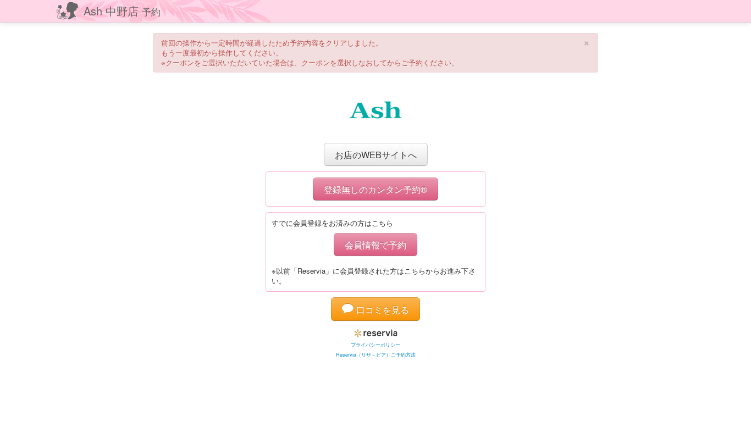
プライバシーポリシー (375, 344)
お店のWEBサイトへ (376, 154)
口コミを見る (381, 309)
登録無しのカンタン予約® (375, 189)
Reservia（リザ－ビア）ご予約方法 (376, 354)
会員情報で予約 (375, 244)
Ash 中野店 (122, 11)
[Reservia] (375, 331)
